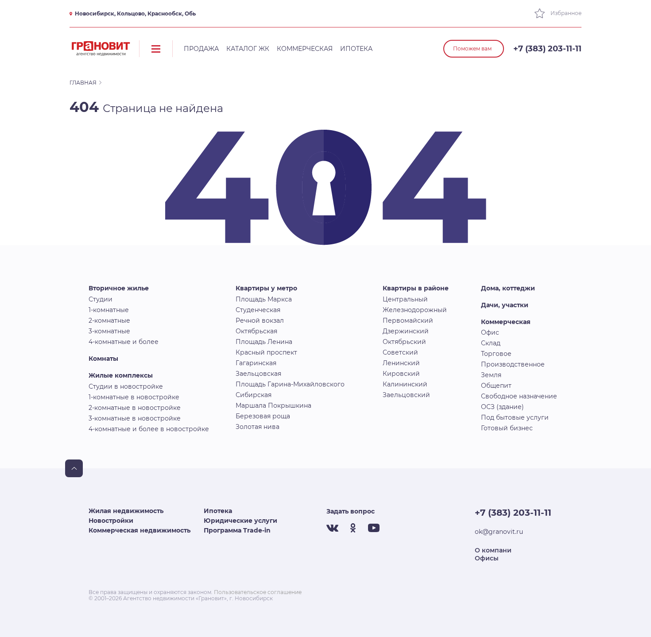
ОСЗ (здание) (502, 407)
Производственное (513, 364)
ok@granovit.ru (499, 532)
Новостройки (111, 520)
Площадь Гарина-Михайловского (290, 384)
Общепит (496, 386)
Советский (400, 352)
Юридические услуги (240, 520)
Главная (83, 82)
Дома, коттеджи (508, 288)
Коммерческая (305, 49)
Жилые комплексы (121, 375)
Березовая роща (263, 416)
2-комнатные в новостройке (135, 408)
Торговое (496, 354)
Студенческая (258, 310)
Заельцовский (406, 395)
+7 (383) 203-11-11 (547, 49)
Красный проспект (266, 352)
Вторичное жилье (119, 288)
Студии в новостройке (126, 386)
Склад (490, 343)
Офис (490, 332)
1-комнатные (109, 310)
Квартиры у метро (266, 288)
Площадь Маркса (264, 299)
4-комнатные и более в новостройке (149, 429)
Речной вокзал (260, 320)
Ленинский (401, 363)
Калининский (405, 384)
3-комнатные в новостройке (135, 418)
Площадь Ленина (264, 342)
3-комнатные (109, 331)
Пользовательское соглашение (258, 592)
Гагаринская (256, 363)
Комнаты (103, 359)
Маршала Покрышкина (273, 405)
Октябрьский (404, 342)
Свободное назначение (519, 396)
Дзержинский (406, 331)
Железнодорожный (415, 310)
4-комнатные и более (124, 342)
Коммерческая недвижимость (139, 530)
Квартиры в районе (416, 288)
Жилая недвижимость (126, 510)
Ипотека (356, 49)
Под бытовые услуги (515, 417)
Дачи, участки (504, 305)
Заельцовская (258, 374)
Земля (491, 375)
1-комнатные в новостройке (134, 397)
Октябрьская (256, 331)
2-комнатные (109, 320)
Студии (100, 299)
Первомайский (408, 320)
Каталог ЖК (247, 49)
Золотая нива (257, 427)
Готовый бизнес (507, 428)
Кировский (401, 374)
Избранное (565, 13)
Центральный (405, 299)
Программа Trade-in (237, 530)
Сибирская (253, 395)
